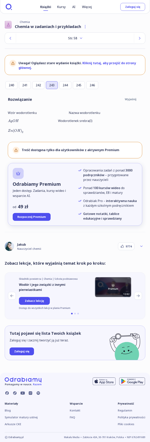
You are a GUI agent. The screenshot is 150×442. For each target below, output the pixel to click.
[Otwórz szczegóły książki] (85, 26)
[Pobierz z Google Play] (132, 381)
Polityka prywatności (131, 417)
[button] (72, 313)
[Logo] (9, 7)
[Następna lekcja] (138, 296)
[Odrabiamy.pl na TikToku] (14, 393)
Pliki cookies (126, 424)
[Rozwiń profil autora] (141, 246)
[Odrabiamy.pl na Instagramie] (30, 393)
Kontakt (75, 410)
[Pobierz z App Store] (104, 381)
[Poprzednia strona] (10, 38)
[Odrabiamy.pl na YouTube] (22, 393)
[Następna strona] (139, 38)
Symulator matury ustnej (21, 417)
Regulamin (125, 410)
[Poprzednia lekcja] (12, 296)
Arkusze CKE (13, 424)
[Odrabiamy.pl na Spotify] (38, 393)
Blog (8, 410)
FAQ (72, 417)
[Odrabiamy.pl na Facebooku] (7, 393)
